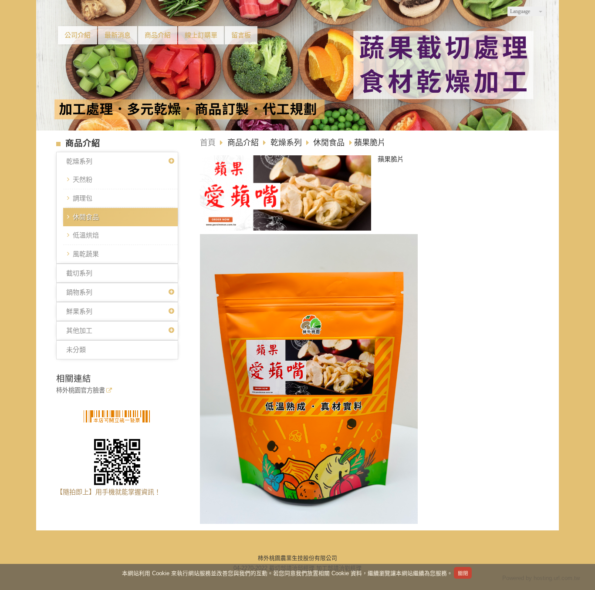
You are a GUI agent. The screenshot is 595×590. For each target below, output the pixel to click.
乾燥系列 (79, 161)
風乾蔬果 (86, 254)
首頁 (208, 142)
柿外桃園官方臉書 (80, 390)
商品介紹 (244, 142)
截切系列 (79, 273)
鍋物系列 (79, 292)
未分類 (76, 349)
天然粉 (82, 179)
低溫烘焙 (86, 235)
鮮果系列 (79, 311)
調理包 (82, 198)
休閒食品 (86, 217)
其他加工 (79, 330)
